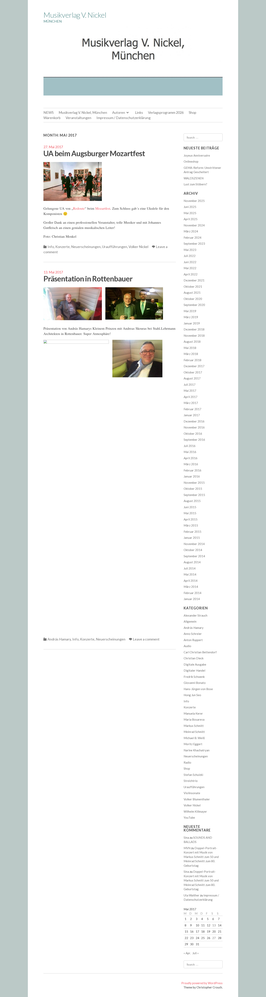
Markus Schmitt (194, 725)
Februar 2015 (192, 531)
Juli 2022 (190, 256)
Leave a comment (146, 639)
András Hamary (59, 639)
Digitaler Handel (194, 670)
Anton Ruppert (193, 640)
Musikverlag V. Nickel (74, 14)
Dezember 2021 (194, 280)
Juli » (195, 953)
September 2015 (194, 495)
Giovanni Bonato (195, 682)
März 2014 (191, 586)
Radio (187, 762)
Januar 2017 (192, 415)
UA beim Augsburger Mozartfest (94, 153)
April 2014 (190, 580)
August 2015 (192, 501)
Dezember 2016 (194, 421)
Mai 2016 (190, 452)
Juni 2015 (190, 507)
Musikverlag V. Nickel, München (83, 112)
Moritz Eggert (193, 744)
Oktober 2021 (193, 286)
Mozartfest (102, 208)
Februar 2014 (192, 593)
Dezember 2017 (194, 366)
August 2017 (192, 378)
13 (214, 925)
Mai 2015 (190, 513)
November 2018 (194, 335)
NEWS (48, 112)
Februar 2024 (192, 237)
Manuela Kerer (193, 713)
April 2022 (190, 274)
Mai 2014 (190, 574)
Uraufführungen (114, 246)
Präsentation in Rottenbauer (87, 278)
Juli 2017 (190, 384)
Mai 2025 (190, 213)
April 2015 (190, 519)
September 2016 (194, 439)
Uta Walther (191, 895)
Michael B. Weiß (194, 738)
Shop (192, 112)
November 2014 (194, 544)
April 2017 (190, 397)
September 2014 (194, 556)
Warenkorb (52, 118)
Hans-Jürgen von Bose (198, 689)
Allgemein (190, 621)
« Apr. (187, 953)
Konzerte (62, 246)
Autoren (118, 112)
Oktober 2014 (193, 550)
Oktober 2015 (193, 488)
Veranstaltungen (78, 118)
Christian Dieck (193, 658)
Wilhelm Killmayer (195, 811)
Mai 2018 (190, 348)
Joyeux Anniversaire (197, 155)
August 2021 (192, 292)
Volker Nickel (138, 246)
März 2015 (191, 525)
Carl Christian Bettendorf (200, 652)
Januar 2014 (192, 599)
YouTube (189, 817)
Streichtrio (191, 780)
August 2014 (192, 562)
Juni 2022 (190, 262)
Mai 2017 (190, 390)
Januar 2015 (192, 537)
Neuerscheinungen (86, 246)
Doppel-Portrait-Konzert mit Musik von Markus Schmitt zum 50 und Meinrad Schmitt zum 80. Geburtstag (201, 856)
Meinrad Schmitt (194, 731)
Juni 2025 (190, 207)
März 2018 (191, 354)
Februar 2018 (192, 360)
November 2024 (194, 225)
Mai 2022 (190, 268)
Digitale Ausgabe (195, 664)
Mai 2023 (190, 249)
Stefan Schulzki (193, 774)
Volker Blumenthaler (197, 799)
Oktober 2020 (193, 299)
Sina (186, 837)
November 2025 (194, 200)
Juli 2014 (190, 568)
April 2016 (190, 458)
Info (51, 246)
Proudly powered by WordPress (202, 983)
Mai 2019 (190, 311)
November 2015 (194, 482)
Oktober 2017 (193, 372)
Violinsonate (192, 793)
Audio (187, 646)
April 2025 (190, 219)
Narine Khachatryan (197, 750)
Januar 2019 (192, 323)
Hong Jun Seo (192, 695)
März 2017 (191, 403)
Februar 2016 (192, 470)
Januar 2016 (192, 476)
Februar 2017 (192, 409)
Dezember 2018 (194, 329)
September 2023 (194, 243)
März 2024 (191, 231)
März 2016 (191, 464)
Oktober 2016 (193, 433)
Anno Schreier (193, 633)
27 (214, 938)
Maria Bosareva (194, 719)
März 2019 (191, 317)
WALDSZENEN (193, 178)
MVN (187, 848)
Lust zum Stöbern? (195, 184)
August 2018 (192, 341)
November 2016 (194, 427)
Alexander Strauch (195, 615)
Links (139, 112)
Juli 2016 (190, 446)
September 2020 (194, 305)
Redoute (79, 208)
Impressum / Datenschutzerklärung (123, 118)
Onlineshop (191, 161)
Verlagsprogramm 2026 (166, 112)
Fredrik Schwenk (194, 676)
